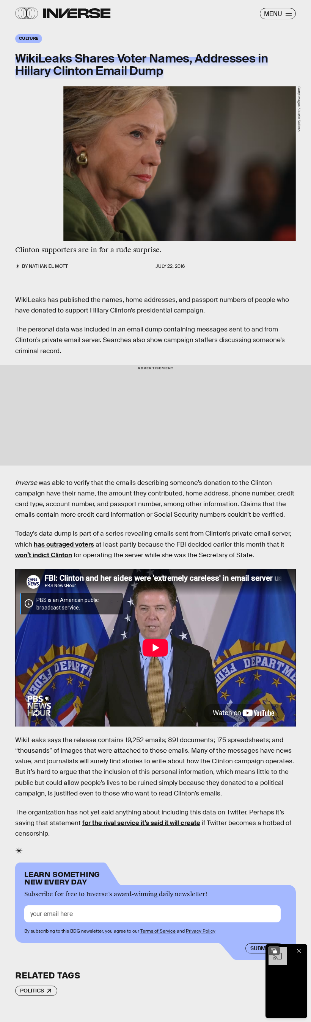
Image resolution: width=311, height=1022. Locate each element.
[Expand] (274, 950)
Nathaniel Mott (48, 266)
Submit (260, 948)
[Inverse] (77, 13)
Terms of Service (158, 931)
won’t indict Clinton (43, 555)
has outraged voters (64, 545)
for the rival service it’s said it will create (141, 823)
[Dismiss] (299, 950)
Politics (32, 990)
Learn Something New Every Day (62, 877)
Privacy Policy (200, 931)
